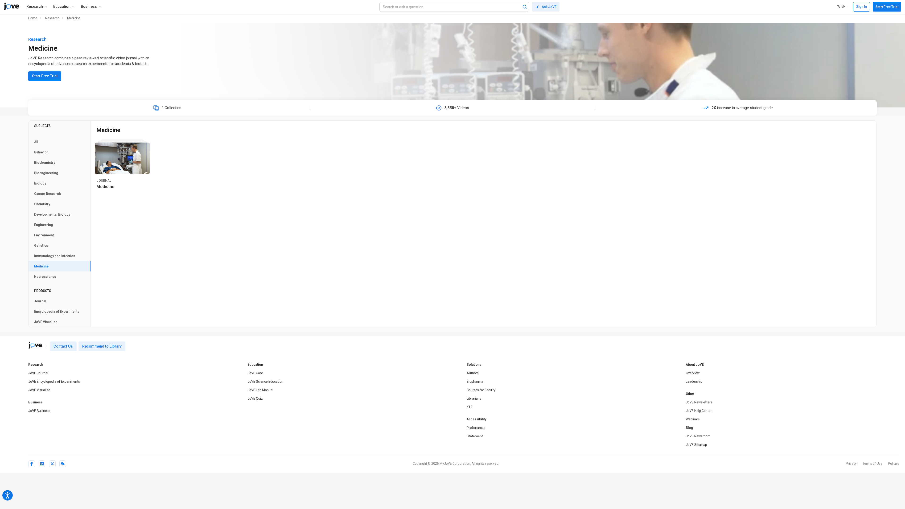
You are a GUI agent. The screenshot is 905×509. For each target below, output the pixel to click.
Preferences (476, 428)
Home (32, 18)
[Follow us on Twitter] (52, 463)
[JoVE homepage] (35, 345)
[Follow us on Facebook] (31, 463)
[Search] (524, 6)
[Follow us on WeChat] (62, 463)
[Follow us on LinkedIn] (42, 463)
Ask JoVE (549, 7)
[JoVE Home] (11, 6)
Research (52, 18)
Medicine (74, 18)
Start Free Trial (887, 7)
